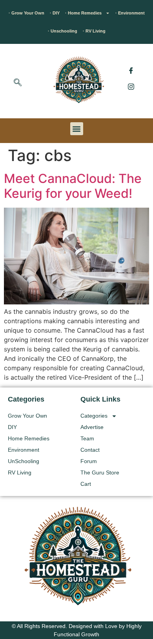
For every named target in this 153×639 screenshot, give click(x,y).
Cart (85, 484)
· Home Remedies (83, 13)
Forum (88, 461)
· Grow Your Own (26, 13)
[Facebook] (131, 70)
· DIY (55, 13)
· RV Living (94, 31)
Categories (93, 416)
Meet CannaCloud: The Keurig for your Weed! (73, 186)
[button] (18, 83)
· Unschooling (62, 31)
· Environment (130, 13)
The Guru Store (99, 472)
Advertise (92, 427)
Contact (90, 450)
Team (87, 438)
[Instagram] (131, 86)
